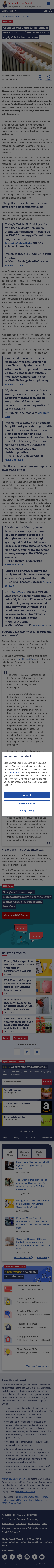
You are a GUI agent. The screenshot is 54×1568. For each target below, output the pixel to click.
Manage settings (27, 810)
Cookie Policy (14, 772)
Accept (27, 795)
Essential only (27, 803)
